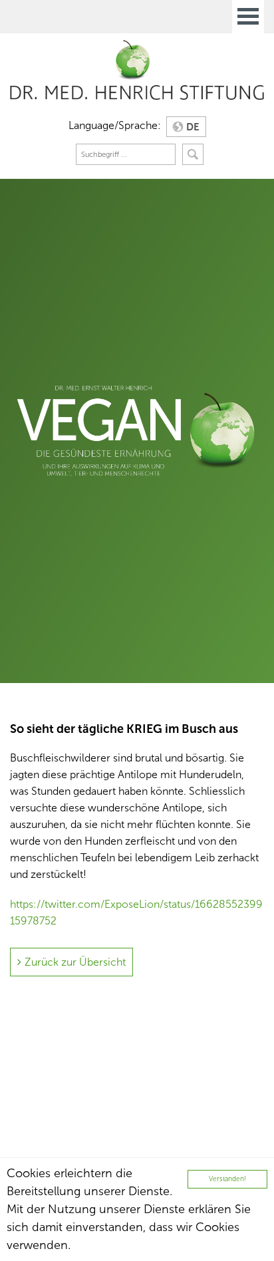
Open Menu (248, 16)
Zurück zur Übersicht (75, 962)
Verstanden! (227, 1179)
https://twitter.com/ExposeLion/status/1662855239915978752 (136, 912)
